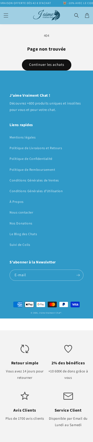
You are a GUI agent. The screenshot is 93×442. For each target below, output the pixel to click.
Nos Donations (21, 223)
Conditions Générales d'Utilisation (36, 191)
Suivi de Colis (20, 244)
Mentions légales (23, 137)
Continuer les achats (46, 64)
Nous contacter (21, 212)
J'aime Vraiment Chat (49, 312)
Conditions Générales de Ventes (34, 180)
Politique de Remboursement (32, 169)
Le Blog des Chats (23, 234)
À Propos (17, 202)
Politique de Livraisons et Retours (36, 148)
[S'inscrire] (78, 275)
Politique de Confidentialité (31, 159)
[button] (6, 15)
